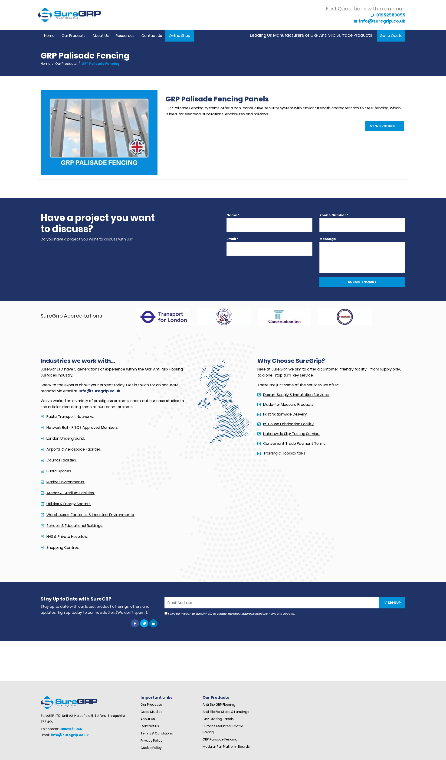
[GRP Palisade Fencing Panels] (99, 132)
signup (394, 602)
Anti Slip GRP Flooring (219, 704)
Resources (125, 35)
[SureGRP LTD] (69, 14)
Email (232, 239)
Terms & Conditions (157, 733)
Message (327, 239)
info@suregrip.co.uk (381, 21)
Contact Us (151, 35)
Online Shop (179, 35)
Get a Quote (391, 35)
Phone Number (333, 215)
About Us (100, 35)
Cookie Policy (151, 747)
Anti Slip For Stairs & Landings (226, 711)
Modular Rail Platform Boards (226, 746)
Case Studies (152, 711)
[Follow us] (135, 623)
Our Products (73, 35)
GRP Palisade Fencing (220, 739)
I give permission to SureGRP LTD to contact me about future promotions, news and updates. (231, 614)
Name (232, 215)
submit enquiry (362, 281)
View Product (383, 126)
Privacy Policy (151, 740)
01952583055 (390, 15)
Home (49, 35)
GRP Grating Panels (218, 719)
